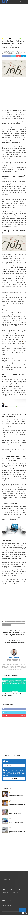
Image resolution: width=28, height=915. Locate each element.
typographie (18, 53)
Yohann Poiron (7, 51)
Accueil (4, 46)
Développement (14, 38)
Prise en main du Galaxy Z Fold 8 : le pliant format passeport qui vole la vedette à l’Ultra (17, 805)
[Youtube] (17, 660)
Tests (11, 792)
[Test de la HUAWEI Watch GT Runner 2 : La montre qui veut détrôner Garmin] (5, 821)
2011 (19, 114)
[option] (14, 687)
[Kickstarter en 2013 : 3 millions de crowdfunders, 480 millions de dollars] (14, 685)
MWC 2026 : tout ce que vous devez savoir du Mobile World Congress (13, 893)
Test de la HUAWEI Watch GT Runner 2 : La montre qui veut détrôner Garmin (16, 822)
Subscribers (22, 715)
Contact (4, 886)
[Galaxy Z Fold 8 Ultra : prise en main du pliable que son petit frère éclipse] (5, 794)
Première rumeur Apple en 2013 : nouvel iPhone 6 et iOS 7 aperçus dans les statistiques (14, 634)
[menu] (24, 2)
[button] (24, 913)
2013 (5, 52)
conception (10, 52)
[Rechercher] (20, 2)
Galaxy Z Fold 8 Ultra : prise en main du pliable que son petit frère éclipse (17, 796)
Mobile (21, 38)
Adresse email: (11, 762)
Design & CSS (5, 38)
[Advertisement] (14, 19)
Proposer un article (7, 900)
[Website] (8, 660)
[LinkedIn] (19, 660)
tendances (11, 53)
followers (23, 708)
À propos (4, 882)
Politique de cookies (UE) (8, 897)
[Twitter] (13, 660)
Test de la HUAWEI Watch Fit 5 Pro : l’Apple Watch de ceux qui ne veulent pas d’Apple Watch (17, 813)
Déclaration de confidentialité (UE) (11, 889)
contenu (17, 52)
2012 (3, 116)
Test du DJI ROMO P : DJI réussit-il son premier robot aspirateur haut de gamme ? (17, 831)
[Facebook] (10, 660)
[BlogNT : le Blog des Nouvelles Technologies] (5, 1)
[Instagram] (15, 660)
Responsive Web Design (9, 623)
